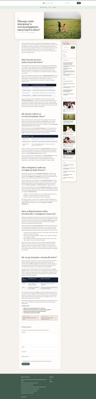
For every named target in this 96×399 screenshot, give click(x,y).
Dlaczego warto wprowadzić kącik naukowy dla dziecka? (35, 311)
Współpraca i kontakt (43, 7)
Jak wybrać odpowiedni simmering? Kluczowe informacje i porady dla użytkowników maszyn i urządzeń (68, 63)
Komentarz (24, 332)
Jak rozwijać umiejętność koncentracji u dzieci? (29, 318)
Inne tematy (54, 7)
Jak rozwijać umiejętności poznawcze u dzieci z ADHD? (68, 165)
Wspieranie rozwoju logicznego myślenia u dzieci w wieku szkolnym (69, 87)
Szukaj (73, 47)
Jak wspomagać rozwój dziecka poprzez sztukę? (68, 84)
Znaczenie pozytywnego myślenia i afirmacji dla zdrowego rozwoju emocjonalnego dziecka (68, 91)
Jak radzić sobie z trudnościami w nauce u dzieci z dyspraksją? (69, 168)
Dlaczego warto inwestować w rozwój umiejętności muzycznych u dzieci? (68, 121)
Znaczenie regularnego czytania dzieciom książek (69, 144)
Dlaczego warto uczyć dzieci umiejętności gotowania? (68, 133)
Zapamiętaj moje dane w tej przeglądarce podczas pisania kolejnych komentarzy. (37, 361)
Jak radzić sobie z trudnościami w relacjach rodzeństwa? (69, 171)
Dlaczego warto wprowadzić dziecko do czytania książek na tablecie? (37, 309)
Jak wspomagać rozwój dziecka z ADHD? (32, 312)
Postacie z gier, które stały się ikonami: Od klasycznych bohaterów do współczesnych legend (69, 72)
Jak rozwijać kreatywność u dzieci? (68, 81)
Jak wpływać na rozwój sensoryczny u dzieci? (68, 178)
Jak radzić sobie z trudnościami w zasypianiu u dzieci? (67, 175)
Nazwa (23, 346)
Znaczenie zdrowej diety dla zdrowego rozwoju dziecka (68, 94)
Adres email (24, 351)
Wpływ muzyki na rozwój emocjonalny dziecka (68, 156)
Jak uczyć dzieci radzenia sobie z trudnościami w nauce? (47, 318)
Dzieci (50, 7)
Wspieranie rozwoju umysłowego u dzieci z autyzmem (34, 308)
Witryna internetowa (25, 356)
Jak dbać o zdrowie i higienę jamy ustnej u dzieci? (69, 109)
